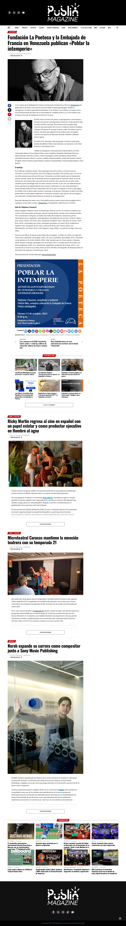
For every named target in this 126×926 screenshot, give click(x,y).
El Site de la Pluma (86, 28)
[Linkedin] (33, 331)
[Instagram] (47, 331)
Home (95, 28)
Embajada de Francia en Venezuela (38, 335)
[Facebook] (25, 331)
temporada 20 (38, 611)
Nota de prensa (15, 55)
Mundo (17, 28)
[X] (29, 331)
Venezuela (24, 28)
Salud (63, 28)
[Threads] (51, 331)
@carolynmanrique (49, 254)
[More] (79, 331)
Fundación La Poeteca (57, 335)
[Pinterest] (36, 331)
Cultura (41, 28)
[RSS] (43, 331)
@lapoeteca (75, 105)
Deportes (33, 28)
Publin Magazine (57, 923)
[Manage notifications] (120, 918)
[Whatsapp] (40, 331)
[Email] (54, 331)
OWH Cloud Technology (77, 923)
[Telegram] (72, 331)
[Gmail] (65, 331)
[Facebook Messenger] (58, 331)
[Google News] (76, 331)
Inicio (109, 28)
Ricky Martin (47, 498)
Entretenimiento (73, 28)
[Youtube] (61, 331)
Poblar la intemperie (73, 335)
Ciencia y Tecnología (53, 28)
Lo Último (102, 28)
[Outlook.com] (69, 331)
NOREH (61, 790)
